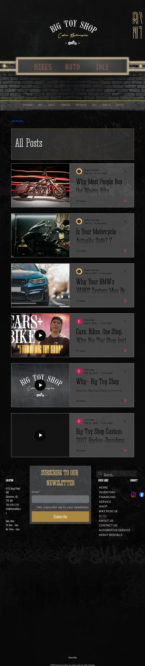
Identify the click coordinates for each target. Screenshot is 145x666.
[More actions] (126, 171)
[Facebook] (142, 494)
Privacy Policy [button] (72, 657)
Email (36, 491)
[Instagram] (133, 494)
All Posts (17, 121)
